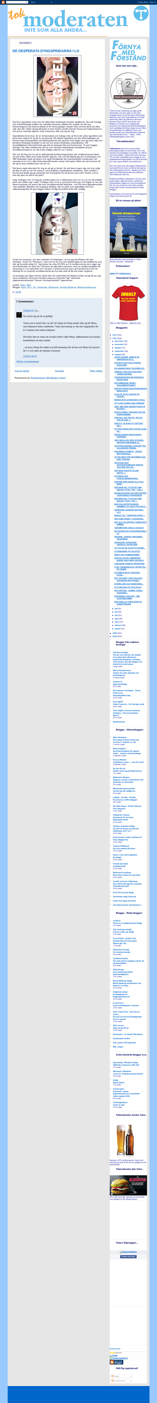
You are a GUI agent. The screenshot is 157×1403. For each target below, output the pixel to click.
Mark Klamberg (119, 737)
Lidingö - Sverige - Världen (124, 797)
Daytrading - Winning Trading (125, 1063)
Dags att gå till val (120, 1028)
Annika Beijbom (68, 287)
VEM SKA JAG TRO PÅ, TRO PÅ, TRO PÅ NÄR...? (128, 419)
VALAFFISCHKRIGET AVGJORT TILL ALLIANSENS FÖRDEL (130, 447)
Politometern (125, 273)
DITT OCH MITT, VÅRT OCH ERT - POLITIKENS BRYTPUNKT (128, 579)
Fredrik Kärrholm (120, 864)
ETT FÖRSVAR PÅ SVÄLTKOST (128, 587)
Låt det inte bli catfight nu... (124, 791)
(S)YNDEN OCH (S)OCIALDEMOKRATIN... (126, 477)
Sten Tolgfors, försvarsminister (126, 711)
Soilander (42, 287)
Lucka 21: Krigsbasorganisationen (128, 1074)
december (119, 341)
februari (118, 625)
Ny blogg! (117, 857)
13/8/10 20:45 (30, 356)
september (120, 351)
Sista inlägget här (120, 840)
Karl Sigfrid (118, 702)
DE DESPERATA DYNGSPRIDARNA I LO (46, 51)
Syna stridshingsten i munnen (126, 1005)
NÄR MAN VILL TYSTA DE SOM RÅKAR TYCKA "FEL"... (128, 500)
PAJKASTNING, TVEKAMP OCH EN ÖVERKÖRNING (129, 413)
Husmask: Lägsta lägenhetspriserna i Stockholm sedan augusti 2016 (126, 1093)
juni (116, 612)
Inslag (115, 1080)
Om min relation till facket (124, 849)
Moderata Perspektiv (122, 873)
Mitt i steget (118, 1047)
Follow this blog (128, 1256)
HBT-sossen (118, 1025)
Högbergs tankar (120, 992)
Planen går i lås (119, 943)
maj (116, 615)
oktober (118, 348)
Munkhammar (119, 722)
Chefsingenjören (120, 1102)
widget (112, 273)
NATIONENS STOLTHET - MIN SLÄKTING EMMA (127, 597)
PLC (29, 287)
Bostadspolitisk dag (121, 695)
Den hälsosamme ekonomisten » (127, 905)
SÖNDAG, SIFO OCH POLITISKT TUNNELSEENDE (128, 373)
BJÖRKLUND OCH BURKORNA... (129, 584)
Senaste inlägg (22, 371)
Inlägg (116, 1376)
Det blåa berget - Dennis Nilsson (127, 806)
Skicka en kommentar (27, 361)
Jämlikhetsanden (120, 958)
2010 (115, 338)
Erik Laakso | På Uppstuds (124, 1043)
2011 (115, 335)
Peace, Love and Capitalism (125, 855)
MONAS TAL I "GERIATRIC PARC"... (129, 515)
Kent (23, 287)
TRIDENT (29, 310)
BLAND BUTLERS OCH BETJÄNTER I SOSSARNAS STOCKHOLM (130, 494)
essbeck (117, 921)
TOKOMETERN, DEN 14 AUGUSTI (129, 528)
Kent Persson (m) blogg (123, 892)
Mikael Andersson (87, 287)
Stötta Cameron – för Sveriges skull (128, 704)
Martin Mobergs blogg (122, 981)
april (117, 619)
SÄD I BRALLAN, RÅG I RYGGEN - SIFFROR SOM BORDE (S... (129, 441)
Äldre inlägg (96, 371)
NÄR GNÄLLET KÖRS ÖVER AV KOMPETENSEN (128, 603)
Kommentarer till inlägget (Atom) (48, 377)
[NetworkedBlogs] (128, 1252)
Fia (34, 287)
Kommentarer (119, 1381)
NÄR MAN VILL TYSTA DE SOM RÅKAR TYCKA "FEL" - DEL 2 (128, 488)
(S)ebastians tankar (121, 1038)
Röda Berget (118, 970)
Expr (23, 285)
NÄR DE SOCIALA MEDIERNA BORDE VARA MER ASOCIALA (129, 559)
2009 (115, 633)
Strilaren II (117, 682)
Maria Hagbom (119, 749)
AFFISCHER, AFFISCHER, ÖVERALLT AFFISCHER (125, 543)
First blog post (119, 809)
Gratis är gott (118, 1105)
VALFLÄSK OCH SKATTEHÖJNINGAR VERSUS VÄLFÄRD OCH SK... (128, 465)
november (119, 344)
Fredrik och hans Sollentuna (125, 881)
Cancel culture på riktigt (123, 932)
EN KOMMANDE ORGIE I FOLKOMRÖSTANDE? (125, 384)
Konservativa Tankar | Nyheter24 (127, 837)
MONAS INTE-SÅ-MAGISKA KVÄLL (129, 400)
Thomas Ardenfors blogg (124, 826)
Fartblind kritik (119, 866)
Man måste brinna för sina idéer (127, 875)
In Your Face (118, 1003)
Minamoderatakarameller (124, 789)
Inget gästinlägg (120, 684)
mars (117, 622)
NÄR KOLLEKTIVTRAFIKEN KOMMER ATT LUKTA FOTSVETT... (130, 505)
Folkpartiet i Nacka (121, 815)
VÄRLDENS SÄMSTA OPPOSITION (129, 564)
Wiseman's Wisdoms (122, 1071)
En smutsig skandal (121, 952)
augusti (118, 355)
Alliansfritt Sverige (121, 950)
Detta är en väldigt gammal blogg (127, 923)
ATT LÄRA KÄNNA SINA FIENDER (129, 403)
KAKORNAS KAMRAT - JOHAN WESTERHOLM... (128, 453)
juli (116, 609)
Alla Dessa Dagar (120, 652)
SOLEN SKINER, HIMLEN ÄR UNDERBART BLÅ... (126, 358)
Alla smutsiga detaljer (122, 929)
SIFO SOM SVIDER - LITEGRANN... (129, 519)
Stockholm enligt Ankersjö (124, 897)
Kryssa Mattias (119, 760)
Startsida (59, 371)
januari (118, 629)
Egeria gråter (118, 1083)
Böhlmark (54, 287)
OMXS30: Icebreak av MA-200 (126, 1065)
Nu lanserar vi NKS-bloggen (125, 800)
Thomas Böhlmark (121, 846)
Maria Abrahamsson (122, 670)
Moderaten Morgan (121, 777)
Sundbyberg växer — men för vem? (128, 762)
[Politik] (114, 1356)
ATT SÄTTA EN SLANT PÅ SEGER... (129, 548)
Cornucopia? (118, 1089)
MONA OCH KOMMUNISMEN (127, 555)
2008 (115, 636)
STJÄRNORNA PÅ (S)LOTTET (127, 551)
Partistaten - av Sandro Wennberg (127, 1034)
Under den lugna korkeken (124, 901)
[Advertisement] (129, 1219)
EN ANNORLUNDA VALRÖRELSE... (129, 368)
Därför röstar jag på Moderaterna (127, 771)
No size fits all (119, 768)
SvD (29, 285)
